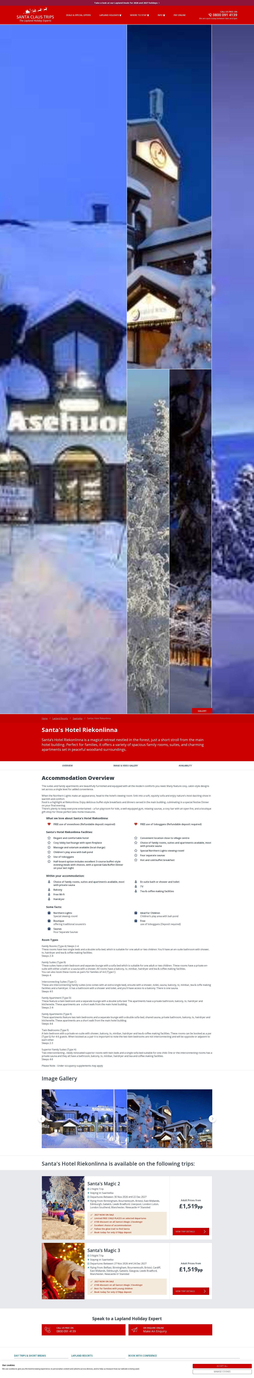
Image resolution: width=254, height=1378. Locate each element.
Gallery (202, 710)
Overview (67, 765)
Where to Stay (138, 15)
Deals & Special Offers (78, 15)
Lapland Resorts (60, 718)
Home (45, 718)
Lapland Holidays (109, 15)
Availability (185, 765)
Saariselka (77, 718)
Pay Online (180, 15)
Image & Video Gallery (125, 765)
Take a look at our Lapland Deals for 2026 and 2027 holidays (126, 2)
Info (160, 15)
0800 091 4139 (66, 1331)
